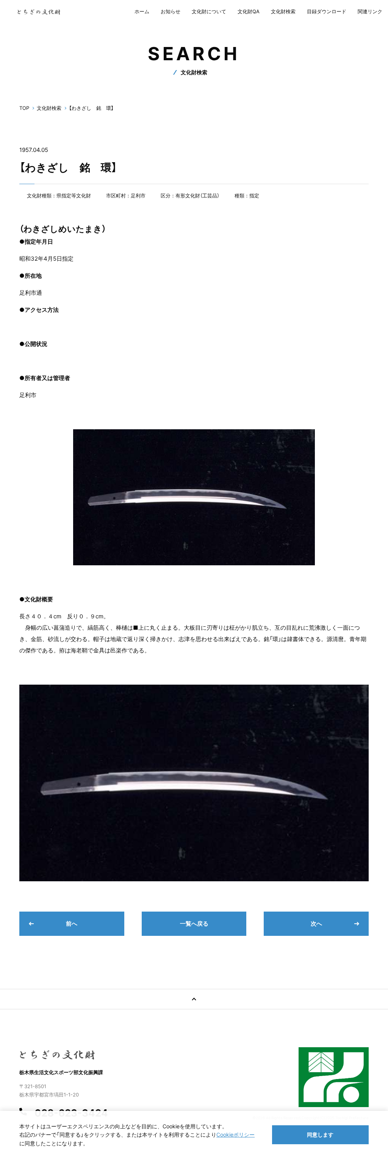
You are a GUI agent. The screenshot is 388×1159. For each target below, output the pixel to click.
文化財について (209, 11)
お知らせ (170, 11)
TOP (24, 108)
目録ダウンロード (326, 11)
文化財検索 (283, 11)
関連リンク (370, 11)
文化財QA (249, 11)
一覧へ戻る (194, 923)
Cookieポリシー (235, 1134)
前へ (71, 923)
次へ (316, 923)
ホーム (142, 11)
